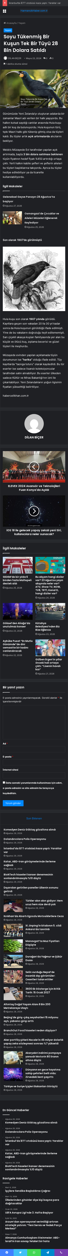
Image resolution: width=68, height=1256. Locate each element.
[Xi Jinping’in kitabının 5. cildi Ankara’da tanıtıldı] (13, 930)
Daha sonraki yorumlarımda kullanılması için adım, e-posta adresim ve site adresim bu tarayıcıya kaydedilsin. (32, 788)
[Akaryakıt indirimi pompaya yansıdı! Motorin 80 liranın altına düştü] (13, 1057)
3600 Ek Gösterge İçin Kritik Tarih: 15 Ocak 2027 (42, 990)
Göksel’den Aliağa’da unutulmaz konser (16, 624)
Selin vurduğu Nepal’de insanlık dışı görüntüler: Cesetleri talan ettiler (40, 975)
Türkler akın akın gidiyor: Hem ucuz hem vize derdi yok (44, 902)
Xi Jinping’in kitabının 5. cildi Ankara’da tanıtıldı (43, 927)
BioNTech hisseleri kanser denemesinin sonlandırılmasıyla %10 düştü (28, 876)
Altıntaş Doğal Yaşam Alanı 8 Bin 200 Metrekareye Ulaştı (27, 1006)
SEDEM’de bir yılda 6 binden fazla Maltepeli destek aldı (17, 580)
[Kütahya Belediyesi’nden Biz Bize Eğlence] (50, 611)
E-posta (8, 756)
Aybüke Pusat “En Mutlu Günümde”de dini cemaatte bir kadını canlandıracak (18, 646)
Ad (5, 743)
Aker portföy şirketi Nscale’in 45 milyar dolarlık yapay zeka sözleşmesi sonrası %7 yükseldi (33, 1041)
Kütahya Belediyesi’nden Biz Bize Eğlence (47, 626)
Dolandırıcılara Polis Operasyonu (25, 839)
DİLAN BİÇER (14, 58)
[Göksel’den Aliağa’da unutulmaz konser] (18, 611)
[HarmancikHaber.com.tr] (34, 11)
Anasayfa (11, 23)
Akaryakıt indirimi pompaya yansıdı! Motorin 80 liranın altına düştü (43, 1056)
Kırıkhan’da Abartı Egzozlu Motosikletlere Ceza (34, 916)
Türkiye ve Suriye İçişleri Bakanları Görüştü (31, 1086)
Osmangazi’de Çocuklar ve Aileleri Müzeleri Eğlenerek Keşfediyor (42, 218)
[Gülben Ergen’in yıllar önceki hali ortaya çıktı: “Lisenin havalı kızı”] (50, 647)
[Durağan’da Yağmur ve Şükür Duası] (13, 961)
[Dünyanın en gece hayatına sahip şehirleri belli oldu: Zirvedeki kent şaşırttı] (13, 1074)
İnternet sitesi (10, 769)
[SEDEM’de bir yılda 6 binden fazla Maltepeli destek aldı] (18, 565)
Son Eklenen (34, 818)
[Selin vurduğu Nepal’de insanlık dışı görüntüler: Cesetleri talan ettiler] (13, 976)
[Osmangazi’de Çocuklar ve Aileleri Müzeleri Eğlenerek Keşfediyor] (12, 217)
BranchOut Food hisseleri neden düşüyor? (30, 1030)
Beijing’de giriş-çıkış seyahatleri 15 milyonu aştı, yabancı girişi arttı (31, 1019)
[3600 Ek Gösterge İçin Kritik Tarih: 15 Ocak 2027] (13, 993)
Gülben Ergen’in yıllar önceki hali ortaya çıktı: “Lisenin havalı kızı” (48, 664)
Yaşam (21, 23)
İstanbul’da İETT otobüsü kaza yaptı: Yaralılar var (35, 3)
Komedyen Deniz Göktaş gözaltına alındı (30, 829)
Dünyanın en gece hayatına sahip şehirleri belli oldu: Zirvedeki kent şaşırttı (42, 1073)
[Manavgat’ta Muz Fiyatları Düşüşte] (13, 945)
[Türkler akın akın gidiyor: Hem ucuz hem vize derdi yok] (13, 905)
